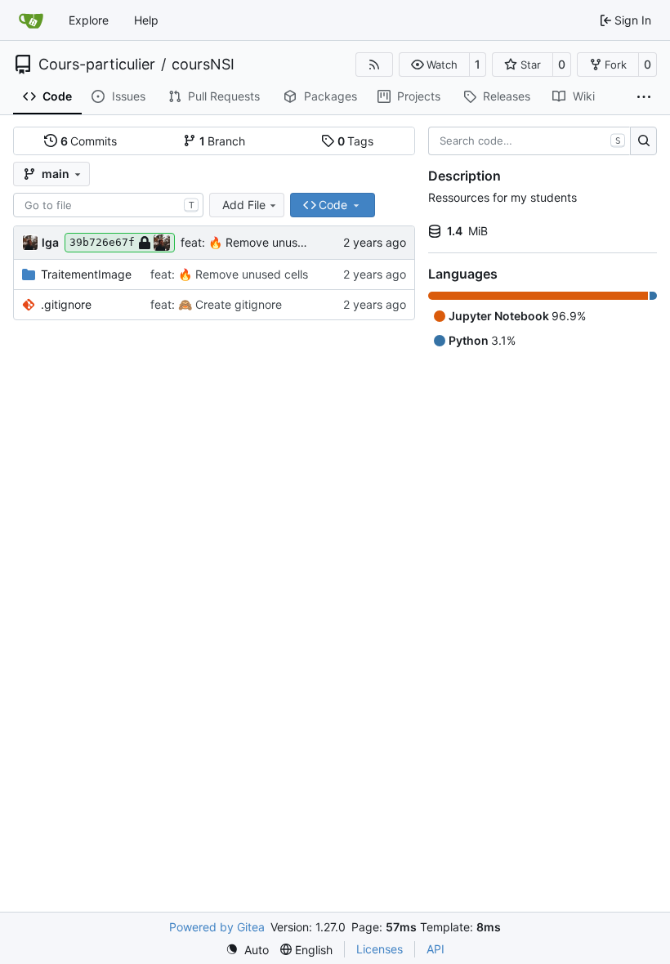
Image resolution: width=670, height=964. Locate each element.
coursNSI (203, 64)
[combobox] (108, 205)
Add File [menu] (244, 205)
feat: (194, 242)
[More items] (644, 97)
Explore (89, 20)
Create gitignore (237, 304)
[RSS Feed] (374, 64)
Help (146, 20)
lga (50, 242)
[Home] (31, 20)
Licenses (379, 949)
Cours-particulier (96, 64)
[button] (434, 64)
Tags (355, 141)
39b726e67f (102, 242)
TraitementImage (86, 274)
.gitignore (66, 304)
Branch (222, 141)
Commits (89, 141)
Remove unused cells (280, 242)
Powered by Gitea (217, 927)
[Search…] (643, 141)
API (435, 949)
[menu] (247, 950)
